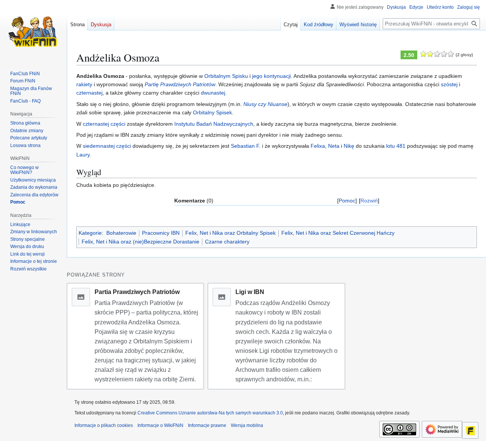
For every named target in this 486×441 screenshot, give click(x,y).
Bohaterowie (121, 233)
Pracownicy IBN (161, 233)
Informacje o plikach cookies (103, 425)
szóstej (449, 84)
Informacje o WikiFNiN (160, 425)
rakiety (84, 84)
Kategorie (90, 233)
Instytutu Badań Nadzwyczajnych (213, 124)
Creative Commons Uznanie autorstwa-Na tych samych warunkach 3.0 (210, 413)
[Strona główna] (33, 30)
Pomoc (347, 201)
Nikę (349, 146)
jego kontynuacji (271, 76)
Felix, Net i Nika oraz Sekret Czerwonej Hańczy (337, 233)
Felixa (318, 146)
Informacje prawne (207, 425)
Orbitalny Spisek (212, 112)
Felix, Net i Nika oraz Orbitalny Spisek (230, 233)
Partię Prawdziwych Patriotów (180, 84)
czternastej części (104, 124)
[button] (28, 269)
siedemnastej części (107, 146)
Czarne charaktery (227, 242)
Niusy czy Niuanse (265, 104)
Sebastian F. (245, 146)
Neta (333, 146)
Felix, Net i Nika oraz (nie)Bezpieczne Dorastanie (140, 242)
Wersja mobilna (247, 425)
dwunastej (213, 93)
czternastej (89, 93)
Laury (83, 155)
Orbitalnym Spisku (226, 76)
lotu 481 (396, 146)
